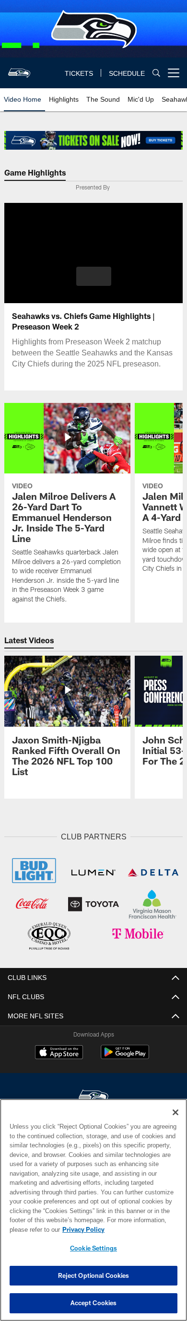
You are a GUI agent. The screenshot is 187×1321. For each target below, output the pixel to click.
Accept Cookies (93, 1303)
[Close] (175, 1112)
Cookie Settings (93, 1248)
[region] (93, 1210)
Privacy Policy (81, 1229)
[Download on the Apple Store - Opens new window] (59, 1052)
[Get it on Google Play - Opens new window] (125, 1055)
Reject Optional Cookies (93, 1275)
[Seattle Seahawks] (93, 1095)
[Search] (156, 73)
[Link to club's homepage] (19, 69)
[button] (94, 276)
